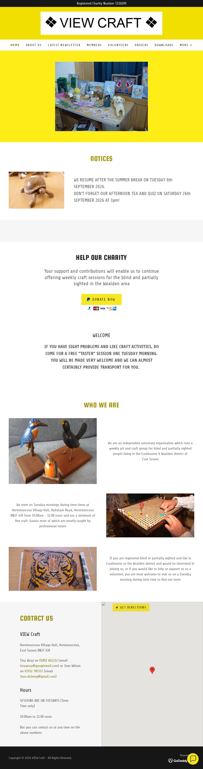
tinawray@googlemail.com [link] (39, 666)
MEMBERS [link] (94, 45)
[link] (101, 23)
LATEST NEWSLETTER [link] (64, 45)
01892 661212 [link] (48, 660)
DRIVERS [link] (141, 45)
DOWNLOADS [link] (164, 45)
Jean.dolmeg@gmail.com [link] (37, 676)
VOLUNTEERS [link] (118, 45)
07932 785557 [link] (34, 671)
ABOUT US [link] (34, 45)
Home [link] (15, 45)
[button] (186, 45)
